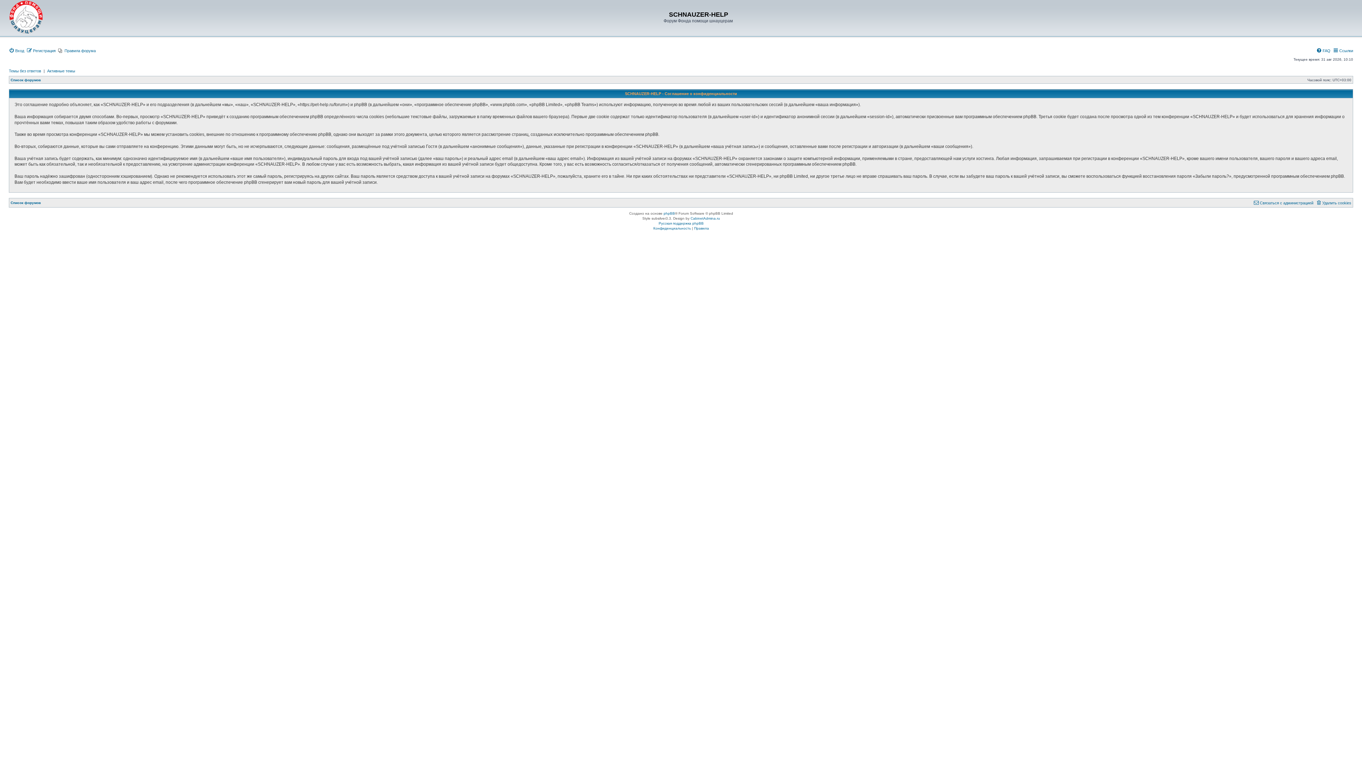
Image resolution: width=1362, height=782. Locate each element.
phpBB (669, 213)
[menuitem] (16, 50)
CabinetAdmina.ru (705, 218)
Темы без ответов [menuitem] (25, 71)
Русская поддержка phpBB (681, 223)
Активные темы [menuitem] (61, 71)
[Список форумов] (26, 17)
